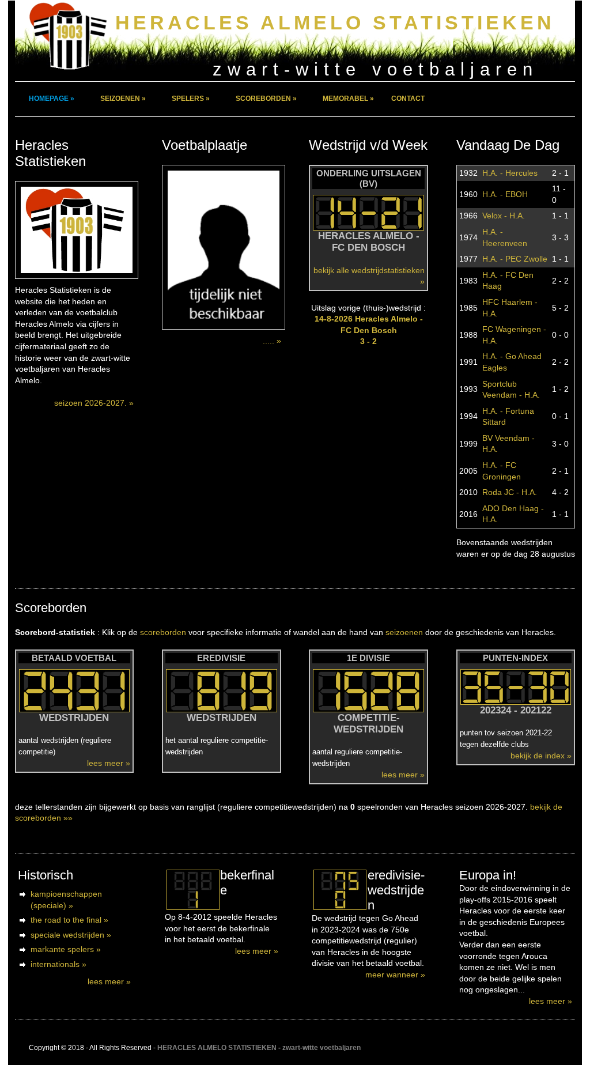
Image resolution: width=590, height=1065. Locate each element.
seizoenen (404, 632)
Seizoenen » (123, 99)
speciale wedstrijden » (71, 934)
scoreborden (163, 632)
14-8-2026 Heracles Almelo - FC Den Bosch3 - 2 (369, 330)
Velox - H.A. (503, 215)
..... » (272, 340)
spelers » (191, 99)
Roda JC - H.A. (509, 492)
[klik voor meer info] (192, 890)
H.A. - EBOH (505, 194)
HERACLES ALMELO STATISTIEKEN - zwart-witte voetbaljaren (259, 1048)
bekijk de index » (541, 755)
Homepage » (51, 99)
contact (408, 99)
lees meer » (108, 763)
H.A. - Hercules (510, 173)
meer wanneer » (395, 974)
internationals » (58, 964)
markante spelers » (66, 949)
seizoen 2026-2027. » (94, 402)
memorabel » (348, 99)
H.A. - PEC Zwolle (514, 258)
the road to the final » (69, 919)
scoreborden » (266, 99)
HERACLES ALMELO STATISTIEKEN (335, 22)
